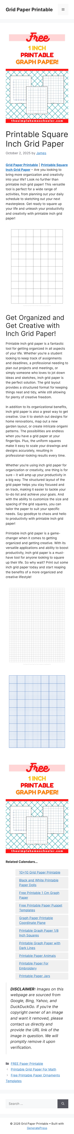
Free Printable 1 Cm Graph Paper (39, 895)
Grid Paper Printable (29, 9)
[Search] (62, 1103)
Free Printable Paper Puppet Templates (40, 908)
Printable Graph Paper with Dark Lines (39, 945)
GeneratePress (37, 1128)
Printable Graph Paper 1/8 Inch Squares (38, 933)
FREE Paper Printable (27, 1064)
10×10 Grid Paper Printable (39, 872)
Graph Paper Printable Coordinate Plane (36, 920)
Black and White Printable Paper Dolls (38, 882)
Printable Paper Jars (34, 976)
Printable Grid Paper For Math (33, 1069)
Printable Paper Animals (37, 956)
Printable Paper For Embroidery (33, 965)
